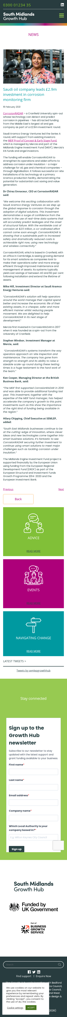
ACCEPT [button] (31, 1007)
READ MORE (33, 551)
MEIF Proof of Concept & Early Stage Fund (32, 140)
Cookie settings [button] (15, 1007)
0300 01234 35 (17, 4)
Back (18, 499)
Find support (23, 976)
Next (61, 489)
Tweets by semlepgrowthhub (33, 670)
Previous (8, 489)
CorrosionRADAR (13, 113)
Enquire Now (43, 976)
